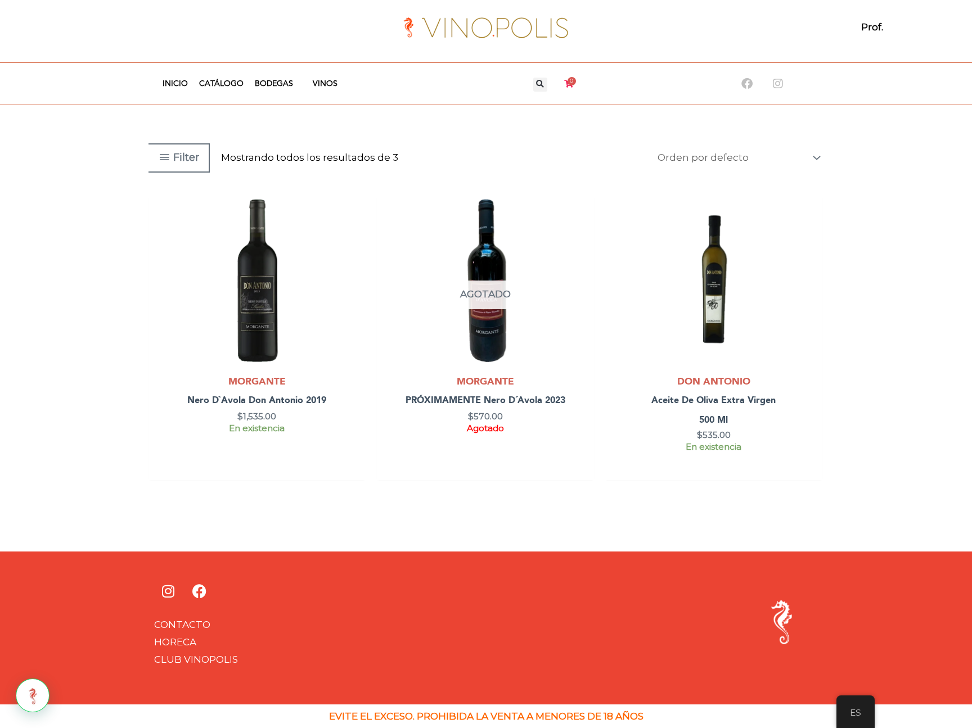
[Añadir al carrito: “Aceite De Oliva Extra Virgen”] (811, 235)
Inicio (175, 84)
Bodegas (274, 84)
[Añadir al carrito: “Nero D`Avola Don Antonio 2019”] (355, 235)
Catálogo (221, 84)
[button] (540, 85)
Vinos (325, 84)
